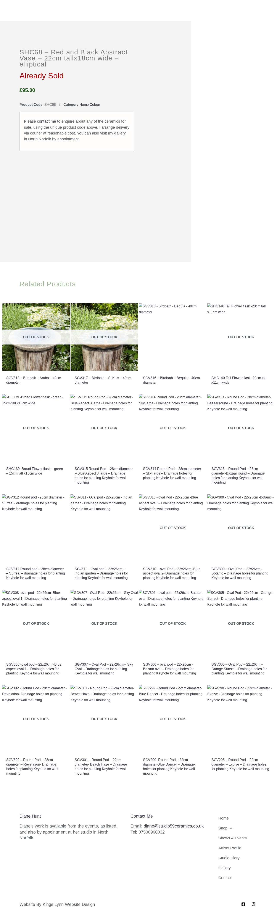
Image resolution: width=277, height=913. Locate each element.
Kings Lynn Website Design (69, 904)
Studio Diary (229, 858)
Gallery (224, 868)
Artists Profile (229, 848)
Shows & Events (232, 838)
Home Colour (89, 104)
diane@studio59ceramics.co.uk (174, 826)
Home (223, 818)
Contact (225, 878)
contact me (46, 121)
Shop (222, 828)
